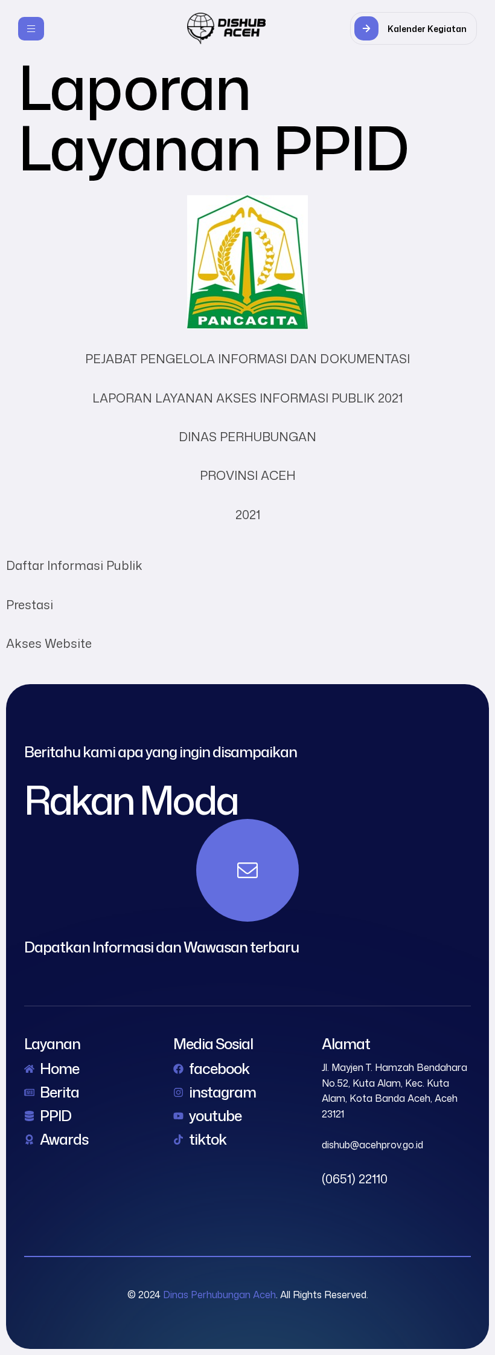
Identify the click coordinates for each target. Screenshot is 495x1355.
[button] (413, 28)
